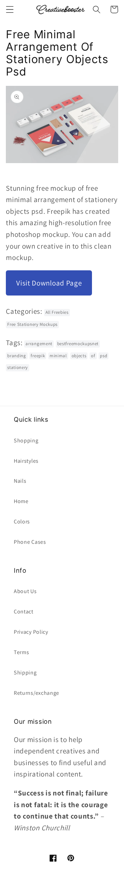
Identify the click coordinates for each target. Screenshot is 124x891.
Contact (23, 611)
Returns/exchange (36, 693)
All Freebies (57, 312)
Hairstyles (26, 460)
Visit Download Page (49, 283)
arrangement (38, 344)
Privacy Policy (31, 631)
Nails (20, 480)
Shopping (26, 440)
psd (103, 356)
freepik (38, 356)
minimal (58, 356)
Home (21, 501)
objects (79, 356)
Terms (21, 652)
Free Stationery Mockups (32, 324)
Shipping (25, 672)
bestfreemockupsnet (78, 344)
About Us (25, 591)
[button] (10, 9)
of (93, 356)
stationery (17, 367)
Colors (22, 521)
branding (16, 356)
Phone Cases (30, 541)
